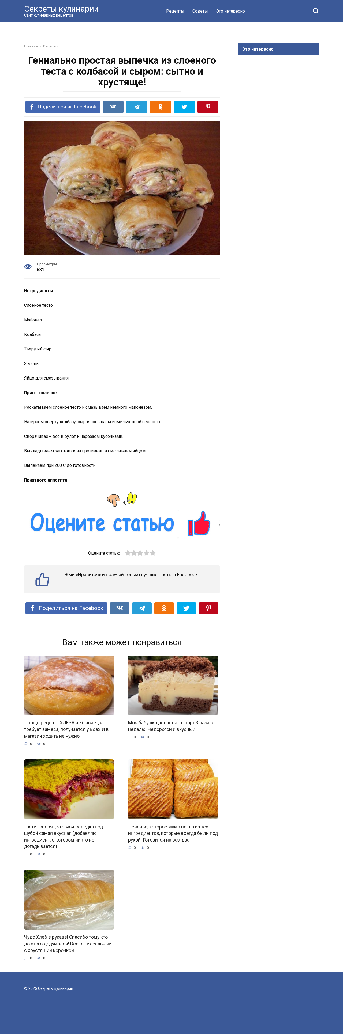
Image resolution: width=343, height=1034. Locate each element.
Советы (200, 11)
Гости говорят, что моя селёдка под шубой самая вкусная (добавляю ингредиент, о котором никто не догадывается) (63, 836)
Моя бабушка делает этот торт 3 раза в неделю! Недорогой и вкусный (170, 726)
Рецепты (175, 11)
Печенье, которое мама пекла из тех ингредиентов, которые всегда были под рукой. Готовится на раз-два (173, 833)
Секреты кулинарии (61, 8)
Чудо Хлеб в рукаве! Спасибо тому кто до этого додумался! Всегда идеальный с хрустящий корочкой (67, 943)
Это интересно (230, 11)
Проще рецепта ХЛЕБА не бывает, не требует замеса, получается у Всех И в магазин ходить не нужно (66, 729)
